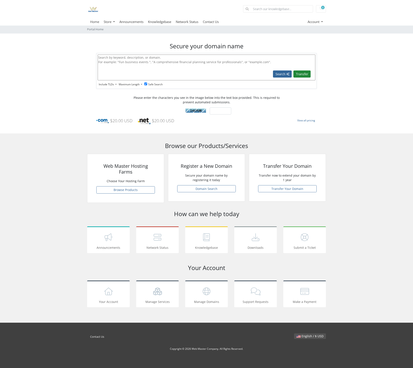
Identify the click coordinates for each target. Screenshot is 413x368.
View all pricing (306, 120)
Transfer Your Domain (287, 189)
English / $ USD (312, 336)
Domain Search (206, 189)
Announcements (131, 22)
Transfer (302, 74)
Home (94, 22)
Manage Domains (206, 302)
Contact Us (211, 22)
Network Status (187, 22)
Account (314, 22)
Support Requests (255, 302)
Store (108, 22)
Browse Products (126, 190)
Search (281, 74)
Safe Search (155, 84)
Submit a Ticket (305, 248)
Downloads (256, 248)
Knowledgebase (159, 22)
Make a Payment (304, 302)
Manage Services (157, 302)
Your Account (108, 302)
